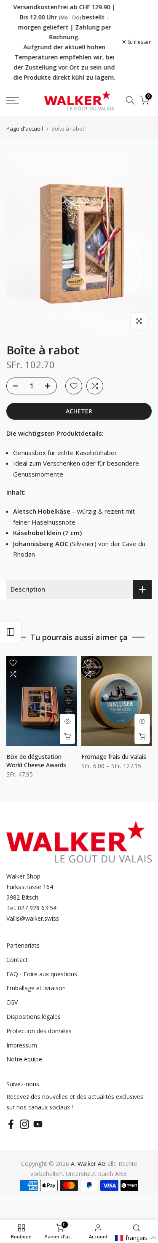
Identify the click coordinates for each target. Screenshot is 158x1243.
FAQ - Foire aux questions (41, 974)
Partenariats (23, 945)
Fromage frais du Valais (113, 757)
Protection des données (39, 1031)
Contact (17, 960)
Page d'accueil (24, 128)
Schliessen (139, 42)
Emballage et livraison (36, 988)
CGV (12, 1002)
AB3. (121, 1174)
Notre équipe (24, 1059)
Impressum (21, 1045)
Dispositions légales (33, 1017)
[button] (136, 1237)
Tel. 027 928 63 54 (31, 908)
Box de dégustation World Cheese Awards (36, 761)
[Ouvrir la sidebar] (10, 632)
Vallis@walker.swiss (32, 918)
